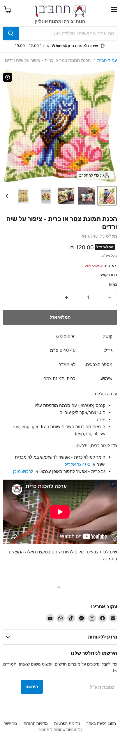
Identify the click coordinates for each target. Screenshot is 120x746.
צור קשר (10, 723)
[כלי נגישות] (7, 77)
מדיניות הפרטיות (67, 723)
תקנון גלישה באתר (101, 723)
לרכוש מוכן (23, 471)
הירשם (31, 686)
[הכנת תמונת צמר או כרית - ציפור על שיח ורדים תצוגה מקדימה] (107, 195)
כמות (113, 284)
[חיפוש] (11, 33)
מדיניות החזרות (36, 723)
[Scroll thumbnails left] (7, 196)
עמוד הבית (107, 60)
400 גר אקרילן (76, 464)
